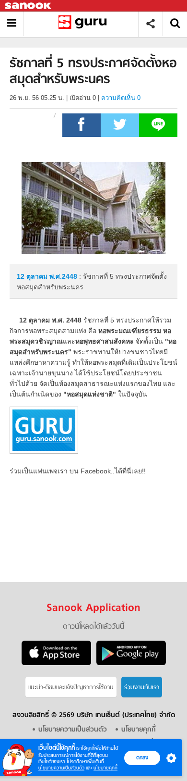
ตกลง (142, 757)
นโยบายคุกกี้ (105, 767)
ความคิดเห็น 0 (120, 97)
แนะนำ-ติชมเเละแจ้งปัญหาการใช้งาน (71, 687)
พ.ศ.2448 (63, 276)
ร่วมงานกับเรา (141, 687)
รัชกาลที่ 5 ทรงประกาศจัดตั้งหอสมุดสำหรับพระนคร (84, 23)
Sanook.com (29, 6)
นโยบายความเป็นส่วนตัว (61, 767)
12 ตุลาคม (33, 276)
